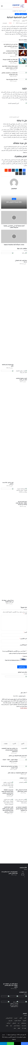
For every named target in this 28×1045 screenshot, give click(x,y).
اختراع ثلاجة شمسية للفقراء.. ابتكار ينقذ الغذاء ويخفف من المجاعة (21, 503)
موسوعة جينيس (17, 1025)
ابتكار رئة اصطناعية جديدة (12, 79)
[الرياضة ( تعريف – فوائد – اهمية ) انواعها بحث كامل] (23, 761)
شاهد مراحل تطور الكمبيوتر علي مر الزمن (18, 756)
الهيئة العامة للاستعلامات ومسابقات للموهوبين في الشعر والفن (10, 53)
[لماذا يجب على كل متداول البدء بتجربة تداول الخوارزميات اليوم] (23, 46)
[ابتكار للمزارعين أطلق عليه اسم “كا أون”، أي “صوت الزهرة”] (5, 1005)
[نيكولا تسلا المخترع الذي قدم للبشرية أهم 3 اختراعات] (23, 768)
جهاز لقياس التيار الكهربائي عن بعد (21, 261)
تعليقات (5, 743)
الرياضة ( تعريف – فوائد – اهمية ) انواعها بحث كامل (10, 760)
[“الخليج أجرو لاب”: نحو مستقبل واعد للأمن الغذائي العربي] (23, 926)
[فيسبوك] (24, 170)
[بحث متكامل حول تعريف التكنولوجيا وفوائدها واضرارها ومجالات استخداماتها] (23, 750)
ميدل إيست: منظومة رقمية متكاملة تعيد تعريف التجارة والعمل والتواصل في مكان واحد (7, 792)
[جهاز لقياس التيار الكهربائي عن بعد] (21, 255)
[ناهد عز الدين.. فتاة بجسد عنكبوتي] (7, 425)
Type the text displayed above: (12, 660)
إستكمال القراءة (23, 708)
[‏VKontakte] (24, 173)
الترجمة (15, 1018)
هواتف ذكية (24, 1028)
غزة (18, 1023)
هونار (15, 1028)
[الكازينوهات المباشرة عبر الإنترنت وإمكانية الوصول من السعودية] (21, 802)
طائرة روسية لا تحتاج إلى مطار (14, 202)
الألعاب (20, 1018)
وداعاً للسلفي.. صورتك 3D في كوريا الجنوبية (7, 601)
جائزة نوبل (10, 1020)
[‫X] (20, 170)
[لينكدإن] (16, 170)
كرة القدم (8, 1023)
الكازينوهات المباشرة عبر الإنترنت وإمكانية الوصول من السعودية (21, 808)
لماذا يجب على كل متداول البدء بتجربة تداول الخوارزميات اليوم (11, 45)
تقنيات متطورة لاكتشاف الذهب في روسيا (21, 379)
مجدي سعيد (24, 1025)
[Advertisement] (14, 725)
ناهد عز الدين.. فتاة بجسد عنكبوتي (7, 483)
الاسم (25, 632)
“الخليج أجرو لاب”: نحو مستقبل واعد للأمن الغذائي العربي (9, 872)
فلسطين (14, 1023)
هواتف (7, 1025)
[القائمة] (2, 6)
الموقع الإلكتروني (23, 644)
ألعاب (25, 1018)
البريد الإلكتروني (23, 638)
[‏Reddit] (6, 170)
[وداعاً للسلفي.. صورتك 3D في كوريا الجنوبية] (7, 543)
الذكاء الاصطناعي (9, 1018)
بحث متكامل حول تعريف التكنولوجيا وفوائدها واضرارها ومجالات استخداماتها (10, 750)
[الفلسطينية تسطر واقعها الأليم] (7, 307)
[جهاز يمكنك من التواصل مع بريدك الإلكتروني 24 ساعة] (23, 61)
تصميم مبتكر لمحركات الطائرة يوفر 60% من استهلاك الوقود (10, 67)
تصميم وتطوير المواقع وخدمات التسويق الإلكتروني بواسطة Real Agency (14, 1037)
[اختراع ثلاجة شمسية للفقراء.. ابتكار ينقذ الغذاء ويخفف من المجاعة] (21, 494)
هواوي (19, 1028)
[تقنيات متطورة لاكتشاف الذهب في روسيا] (21, 373)
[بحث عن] (26, 6)
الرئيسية (24, 10)
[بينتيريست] (9, 170)
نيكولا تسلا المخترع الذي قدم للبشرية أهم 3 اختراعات (9, 767)
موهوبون (23, 20)
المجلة (20, 10)
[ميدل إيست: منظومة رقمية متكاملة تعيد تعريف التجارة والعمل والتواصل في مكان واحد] (7, 785)
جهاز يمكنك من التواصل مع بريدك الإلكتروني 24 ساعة (10, 60)
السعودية (24, 1020)
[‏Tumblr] (13, 170)
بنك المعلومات (15, 10)
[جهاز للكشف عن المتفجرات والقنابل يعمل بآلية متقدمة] (23, 74)
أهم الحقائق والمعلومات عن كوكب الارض (17, 773)
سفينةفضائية (23, 1023)
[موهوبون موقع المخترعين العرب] (18, 6)
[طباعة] (16, 173)
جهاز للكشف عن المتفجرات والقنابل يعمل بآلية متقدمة (10, 74)
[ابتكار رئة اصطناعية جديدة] (23, 81)
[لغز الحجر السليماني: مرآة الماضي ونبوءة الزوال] (21, 785)
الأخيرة (14, 743)
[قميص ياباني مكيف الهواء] (23, 1004)
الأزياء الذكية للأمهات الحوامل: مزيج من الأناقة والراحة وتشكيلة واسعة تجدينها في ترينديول (7, 809)
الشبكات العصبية (17, 1020)
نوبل (11, 1025)
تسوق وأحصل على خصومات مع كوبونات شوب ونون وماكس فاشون (10, 985)
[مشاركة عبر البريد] (20, 173)
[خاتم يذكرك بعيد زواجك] (14, 1004)
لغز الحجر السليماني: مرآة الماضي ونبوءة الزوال (21, 790)
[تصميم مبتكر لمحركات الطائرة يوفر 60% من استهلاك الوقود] (23, 68)
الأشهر (22, 743)
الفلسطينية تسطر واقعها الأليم (7, 365)
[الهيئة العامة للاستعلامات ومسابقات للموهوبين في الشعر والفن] (23, 53)
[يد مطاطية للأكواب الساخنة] (5, 997)
